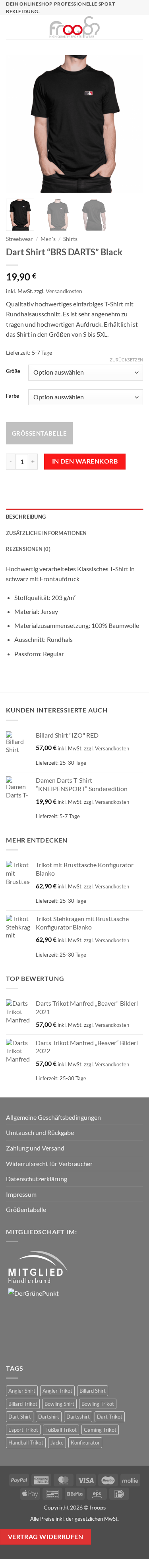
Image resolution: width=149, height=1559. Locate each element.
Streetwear (19, 239)
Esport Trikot (23, 1430)
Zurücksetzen (126, 359)
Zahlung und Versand (35, 1148)
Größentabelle (39, 433)
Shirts (70, 239)
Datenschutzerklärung (36, 1178)
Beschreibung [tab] (26, 516)
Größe (13, 371)
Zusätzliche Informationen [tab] (46, 533)
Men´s (48, 239)
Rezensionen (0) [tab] (28, 549)
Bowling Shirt (59, 1404)
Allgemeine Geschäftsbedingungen (53, 1117)
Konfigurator (85, 1442)
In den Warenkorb (85, 461)
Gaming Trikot (100, 1430)
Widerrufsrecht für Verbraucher (49, 1163)
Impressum (21, 1194)
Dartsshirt (78, 1416)
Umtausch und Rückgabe (40, 1132)
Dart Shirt (19, 1416)
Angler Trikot (57, 1390)
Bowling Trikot (97, 1404)
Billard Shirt (92, 1390)
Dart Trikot (109, 1416)
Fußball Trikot (61, 1430)
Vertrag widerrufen (45, 1536)
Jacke (57, 1442)
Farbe (12, 396)
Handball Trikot (25, 1442)
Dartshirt (48, 1416)
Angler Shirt (21, 1390)
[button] (10, 27)
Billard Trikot (22, 1404)
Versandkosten (64, 291)
